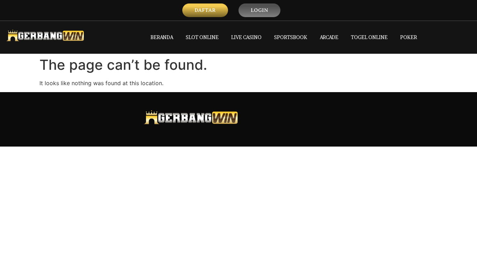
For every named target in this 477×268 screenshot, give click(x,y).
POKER (408, 37)
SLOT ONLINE (202, 37)
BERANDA (162, 37)
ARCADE (329, 37)
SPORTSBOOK (290, 37)
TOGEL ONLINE (369, 37)
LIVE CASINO (246, 37)
